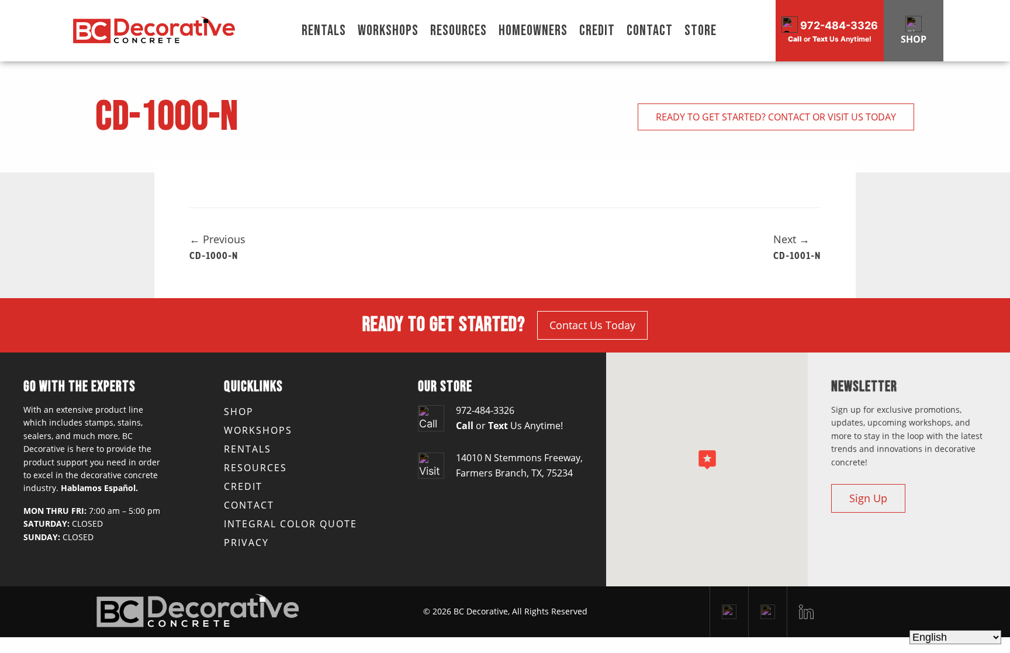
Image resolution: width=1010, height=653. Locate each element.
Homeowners (533, 31)
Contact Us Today (592, 325)
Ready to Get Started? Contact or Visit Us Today (776, 116)
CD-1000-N (213, 254)
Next (791, 239)
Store (700, 31)
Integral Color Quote (290, 523)
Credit (597, 31)
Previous (217, 239)
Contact (650, 31)
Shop (239, 411)
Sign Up (868, 498)
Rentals (324, 31)
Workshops (388, 31)
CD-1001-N (797, 254)
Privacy (246, 542)
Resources (458, 31)
